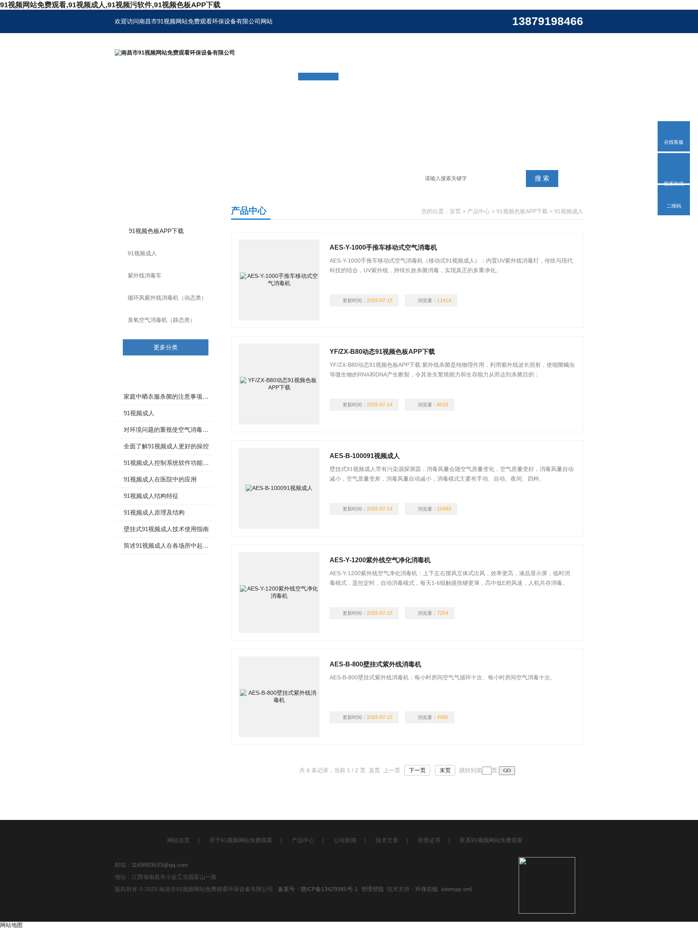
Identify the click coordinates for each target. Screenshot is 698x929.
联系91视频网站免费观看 (491, 840)
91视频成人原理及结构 (154, 512)
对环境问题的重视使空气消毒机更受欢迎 (168, 429)
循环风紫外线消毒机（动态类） (167, 297)
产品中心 (478, 211)
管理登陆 (372, 889)
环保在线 (426, 889)
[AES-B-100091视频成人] (279, 488)
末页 (445, 770)
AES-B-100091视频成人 (365, 455)
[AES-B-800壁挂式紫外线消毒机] (279, 696)
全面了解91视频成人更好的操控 (166, 446)
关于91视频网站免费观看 (240, 840)
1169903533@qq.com (160, 865)
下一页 (417, 770)
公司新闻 (345, 840)
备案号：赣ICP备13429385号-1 (318, 889)
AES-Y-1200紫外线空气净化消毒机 (380, 560)
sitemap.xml (456, 889)
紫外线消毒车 (145, 275)
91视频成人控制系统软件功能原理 (168, 462)
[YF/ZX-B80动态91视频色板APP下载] (279, 384)
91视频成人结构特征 (151, 495)
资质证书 (429, 840)
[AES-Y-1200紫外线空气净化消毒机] (279, 592)
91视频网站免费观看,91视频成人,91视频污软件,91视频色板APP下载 (110, 5)
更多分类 (165, 347)
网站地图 (11, 925)
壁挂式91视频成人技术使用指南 (166, 528)
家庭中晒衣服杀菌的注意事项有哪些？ (168, 396)
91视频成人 (142, 253)
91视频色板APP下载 (156, 230)
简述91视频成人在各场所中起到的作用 (168, 545)
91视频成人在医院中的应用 (160, 479)
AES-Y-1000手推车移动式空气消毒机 (383, 247)
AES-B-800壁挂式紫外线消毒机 (375, 664)
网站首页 (178, 840)
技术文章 (387, 840)
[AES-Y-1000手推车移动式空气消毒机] (279, 280)
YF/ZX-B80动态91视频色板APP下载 (382, 351)
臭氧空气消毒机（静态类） (162, 320)
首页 (455, 211)
